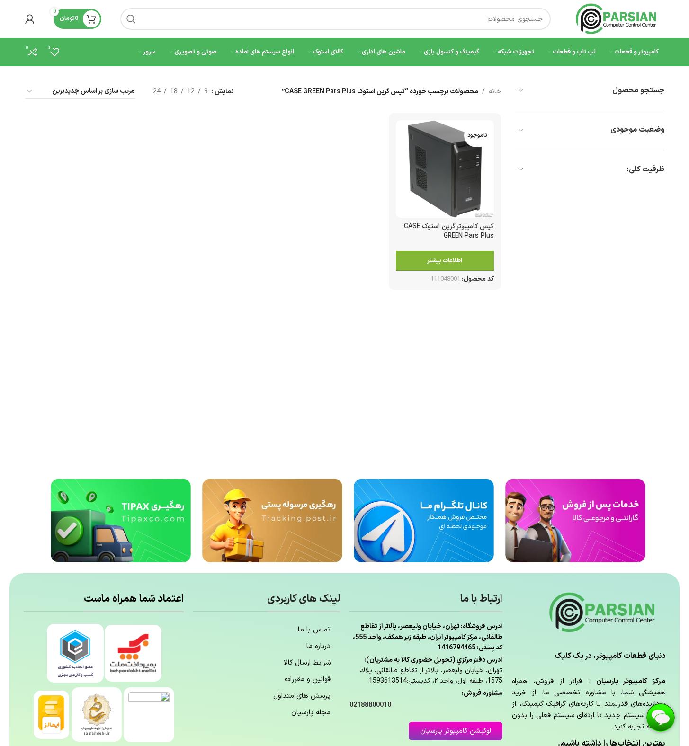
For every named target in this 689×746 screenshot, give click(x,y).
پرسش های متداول (302, 696)
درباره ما (318, 646)
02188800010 (370, 705)
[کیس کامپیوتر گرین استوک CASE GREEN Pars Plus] (444, 169)
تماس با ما (314, 629)
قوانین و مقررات (308, 679)
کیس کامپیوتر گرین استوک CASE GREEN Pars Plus (449, 231)
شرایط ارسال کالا (307, 662)
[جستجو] (131, 19)
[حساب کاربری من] (29, 18)
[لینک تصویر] (575, 520)
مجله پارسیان (311, 712)
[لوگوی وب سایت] (617, 19)
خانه (495, 92)
